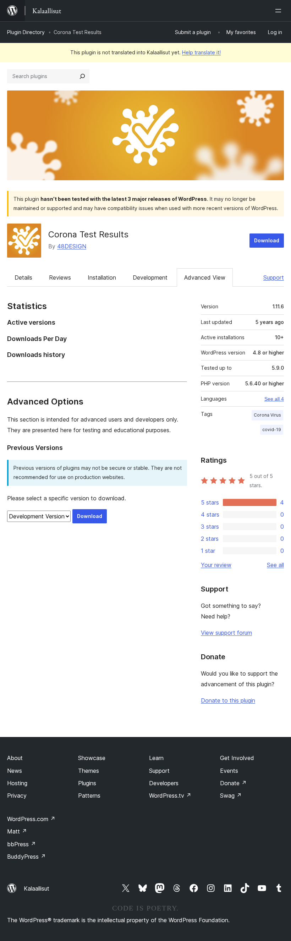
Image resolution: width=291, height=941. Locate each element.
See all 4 (274, 399)
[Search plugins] (82, 76)
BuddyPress (26, 856)
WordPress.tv (170, 795)
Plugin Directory (26, 32)
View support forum (226, 632)
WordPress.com (31, 818)
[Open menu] (279, 10)
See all (275, 564)
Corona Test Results (88, 234)
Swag (231, 795)
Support (273, 277)
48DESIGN (71, 246)
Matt (17, 831)
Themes (88, 770)
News (14, 770)
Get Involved (237, 757)
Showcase (91, 757)
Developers (164, 783)
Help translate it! (201, 52)
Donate (233, 783)
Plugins (87, 783)
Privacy (17, 795)
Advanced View (204, 277)
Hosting (17, 783)
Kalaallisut (36, 888)
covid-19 (271, 429)
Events (229, 770)
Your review (216, 564)
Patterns (89, 795)
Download (266, 240)
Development (150, 277)
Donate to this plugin (228, 700)
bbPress (21, 844)
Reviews (60, 277)
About (15, 757)
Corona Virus (267, 415)
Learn (156, 757)
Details (23, 277)
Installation (102, 277)
